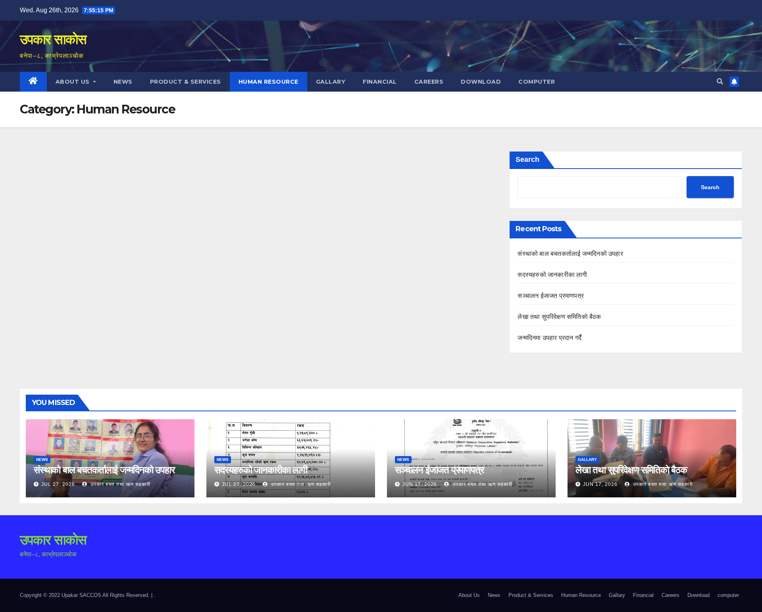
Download (481, 81)
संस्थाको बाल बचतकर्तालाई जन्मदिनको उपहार (570, 253)
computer (536, 81)
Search (527, 159)
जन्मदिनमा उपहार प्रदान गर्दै (549, 337)
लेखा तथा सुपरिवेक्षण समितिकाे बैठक (559, 316)
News (123, 81)
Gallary (331, 81)
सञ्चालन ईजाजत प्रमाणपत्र (551, 295)
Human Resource (268, 81)
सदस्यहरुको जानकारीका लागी (552, 274)
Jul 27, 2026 (58, 484)
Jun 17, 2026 (419, 484)
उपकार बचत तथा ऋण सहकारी (119, 484)
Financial (380, 81)
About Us (74, 81)
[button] (720, 81)
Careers (429, 81)
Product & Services (185, 81)
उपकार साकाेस (53, 39)
